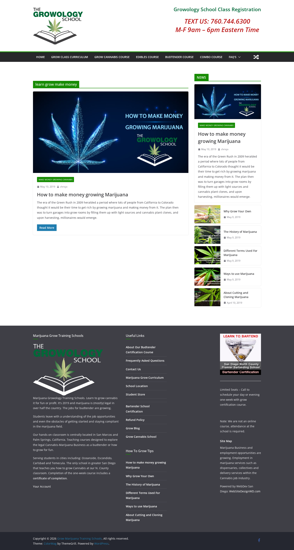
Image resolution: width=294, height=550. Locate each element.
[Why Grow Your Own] (207, 214)
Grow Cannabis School (141, 437)
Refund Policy (135, 420)
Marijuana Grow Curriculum (145, 377)
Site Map (226, 441)
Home (40, 57)
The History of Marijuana (240, 232)
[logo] (68, 345)
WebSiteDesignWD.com (244, 491)
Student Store (135, 394)
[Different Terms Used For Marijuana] (207, 255)
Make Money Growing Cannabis (55, 179)
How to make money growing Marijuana (82, 194)
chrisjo (63, 186)
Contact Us (133, 369)
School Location (137, 386)
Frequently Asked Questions (145, 360)
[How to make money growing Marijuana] (110, 132)
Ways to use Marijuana (239, 274)
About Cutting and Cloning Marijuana (236, 295)
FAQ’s (232, 57)
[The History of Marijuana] (207, 235)
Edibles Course (147, 57)
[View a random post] (256, 57)
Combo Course (211, 57)
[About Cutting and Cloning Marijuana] (207, 297)
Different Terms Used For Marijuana (240, 253)
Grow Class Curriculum (69, 57)
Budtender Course (179, 57)
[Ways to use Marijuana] (207, 277)
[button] (238, 57)
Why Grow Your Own (237, 211)
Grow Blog (133, 428)
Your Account (42, 486)
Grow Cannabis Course (112, 57)
